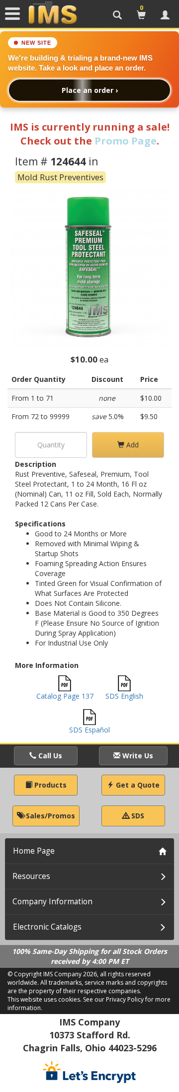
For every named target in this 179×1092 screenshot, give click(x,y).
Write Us (136, 755)
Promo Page (125, 140)
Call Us (49, 755)
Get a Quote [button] (137, 785)
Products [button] (49, 785)
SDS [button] (136, 815)
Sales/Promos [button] (49, 815)
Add (131, 444)
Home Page (34, 851)
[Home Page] (53, 13)
